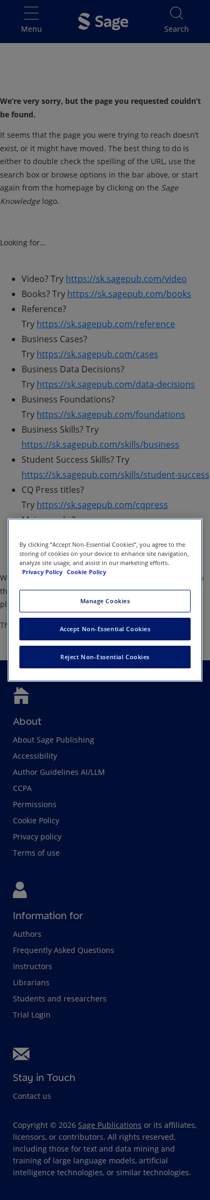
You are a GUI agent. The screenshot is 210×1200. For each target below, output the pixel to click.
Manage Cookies (105, 601)
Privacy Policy (43, 572)
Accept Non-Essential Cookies (105, 629)
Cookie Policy (86, 572)
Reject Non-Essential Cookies (105, 657)
